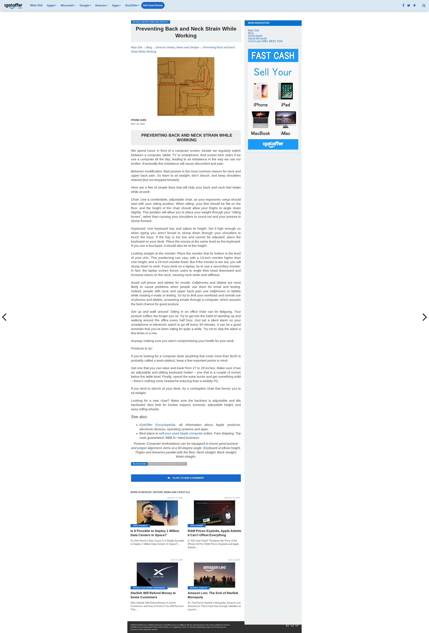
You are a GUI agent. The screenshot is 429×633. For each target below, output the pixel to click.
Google (84, 5)
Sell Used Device (153, 5)
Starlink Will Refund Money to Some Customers (153, 595)
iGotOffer (131, 5)
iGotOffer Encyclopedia (157, 425)
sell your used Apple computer (181, 433)
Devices (100, 5)
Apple (50, 5)
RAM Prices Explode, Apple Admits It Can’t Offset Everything (214, 533)
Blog (251, 33)
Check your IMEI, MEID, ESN (265, 41)
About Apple (255, 35)
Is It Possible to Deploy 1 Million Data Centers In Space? (155, 533)
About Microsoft (257, 38)
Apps (115, 5)
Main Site (36, 5)
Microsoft (67, 5)
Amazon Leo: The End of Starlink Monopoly (213, 595)
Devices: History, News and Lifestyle (167, 464)
